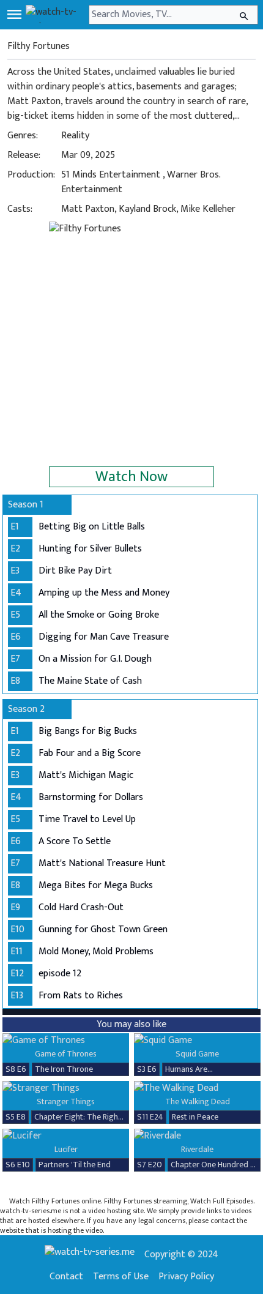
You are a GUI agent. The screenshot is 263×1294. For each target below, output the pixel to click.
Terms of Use (121, 1277)
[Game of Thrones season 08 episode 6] (65, 1040)
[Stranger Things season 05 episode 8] (65, 1088)
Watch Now (131, 477)
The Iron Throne (64, 1069)
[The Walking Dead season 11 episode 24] (197, 1088)
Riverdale (197, 1149)
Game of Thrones (66, 1054)
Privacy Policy (186, 1277)
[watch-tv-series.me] (56, 14)
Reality (75, 135)
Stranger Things (66, 1101)
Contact (66, 1277)
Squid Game (197, 1054)
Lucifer (66, 1149)
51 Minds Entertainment (110, 174)
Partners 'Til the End (75, 1164)
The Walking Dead (197, 1101)
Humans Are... (189, 1069)
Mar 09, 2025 (88, 155)
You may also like (131, 1024)
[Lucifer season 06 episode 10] (65, 1136)
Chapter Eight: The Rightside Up (91, 1117)
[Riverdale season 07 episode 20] (197, 1136)
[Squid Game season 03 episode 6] (197, 1040)
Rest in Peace (195, 1117)
